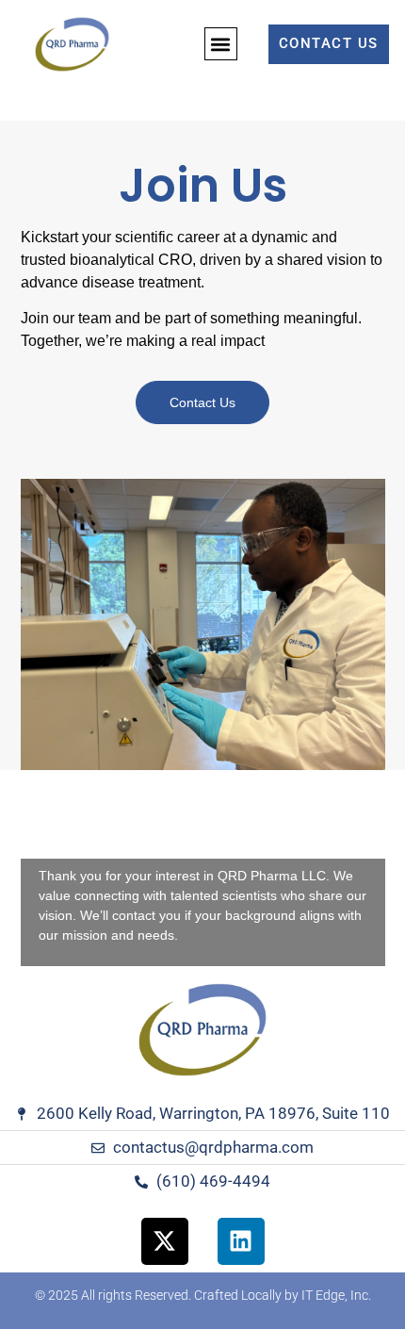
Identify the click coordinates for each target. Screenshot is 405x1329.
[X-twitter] (164, 1241)
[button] (220, 43)
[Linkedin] (241, 1241)
